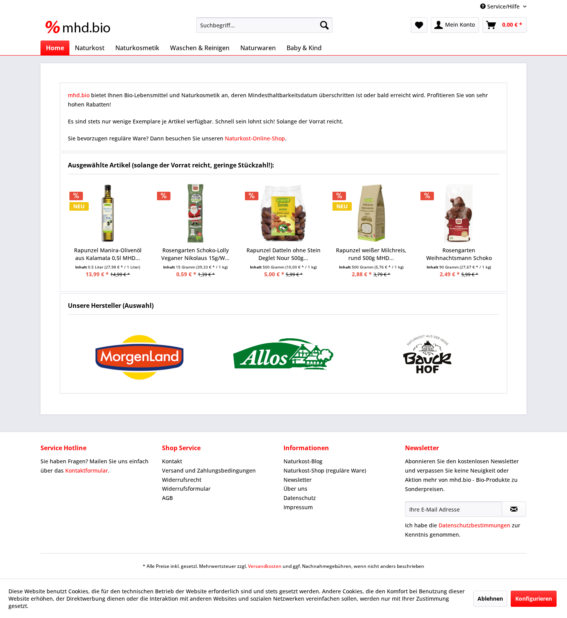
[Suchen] (324, 25)
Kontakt (172, 461)
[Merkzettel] (419, 25)
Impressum (298, 507)
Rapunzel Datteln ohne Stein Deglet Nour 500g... (283, 254)
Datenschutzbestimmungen (474, 525)
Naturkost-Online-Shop (255, 138)
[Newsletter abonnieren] (514, 509)
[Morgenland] (140, 354)
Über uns (295, 488)
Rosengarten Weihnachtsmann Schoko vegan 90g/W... (459, 254)
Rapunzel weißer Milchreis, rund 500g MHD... (371, 254)
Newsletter (298, 479)
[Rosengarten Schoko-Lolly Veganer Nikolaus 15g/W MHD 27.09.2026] (195, 213)
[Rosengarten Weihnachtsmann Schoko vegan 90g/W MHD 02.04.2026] (459, 213)
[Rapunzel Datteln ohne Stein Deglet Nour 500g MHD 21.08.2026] (283, 213)
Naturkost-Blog (303, 461)
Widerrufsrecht (181, 479)
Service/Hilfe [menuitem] (503, 6)
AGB (167, 497)
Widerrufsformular (186, 488)
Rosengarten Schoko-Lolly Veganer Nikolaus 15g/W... (195, 254)
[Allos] (284, 354)
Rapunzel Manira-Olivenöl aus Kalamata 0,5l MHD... (108, 254)
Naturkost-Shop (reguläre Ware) (325, 470)
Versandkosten (265, 566)
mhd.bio (78, 95)
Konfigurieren (533, 598)
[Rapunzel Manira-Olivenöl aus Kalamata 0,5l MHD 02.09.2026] (108, 213)
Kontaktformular (86, 470)
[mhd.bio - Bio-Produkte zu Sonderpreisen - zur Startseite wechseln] (80, 27)
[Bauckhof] (427, 354)
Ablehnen (490, 598)
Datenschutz (300, 497)
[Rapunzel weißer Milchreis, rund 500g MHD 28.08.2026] (371, 213)
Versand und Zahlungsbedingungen (209, 470)
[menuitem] (264, 25)
